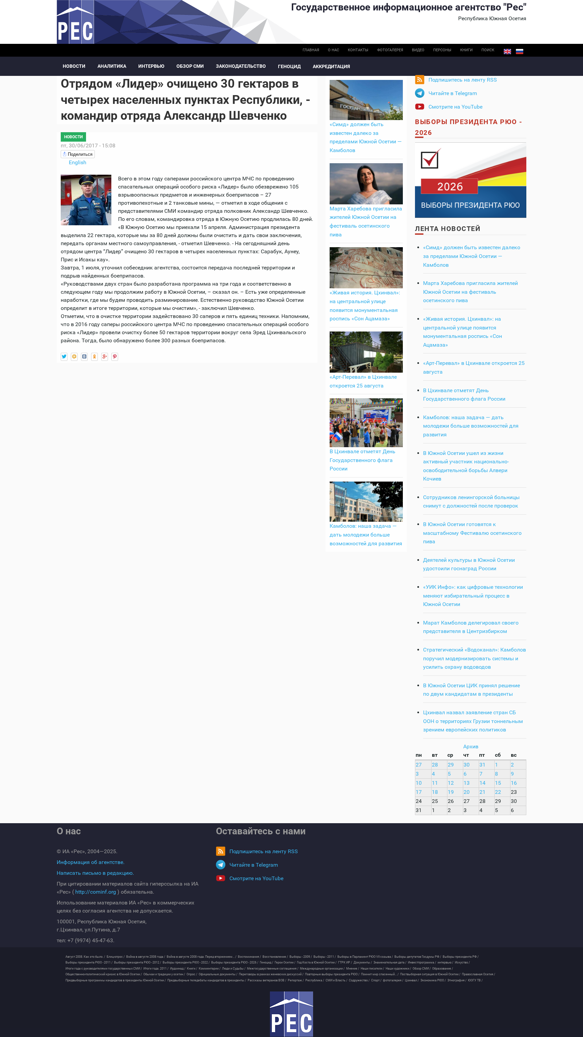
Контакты (358, 50)
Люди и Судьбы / (234, 968)
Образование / (442, 968)
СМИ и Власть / (337, 980)
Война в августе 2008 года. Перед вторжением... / (202, 956)
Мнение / (352, 968)
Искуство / (462, 962)
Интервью (151, 66)
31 (482, 764)
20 (467, 792)
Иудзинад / (178, 968)
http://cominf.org (95, 892)
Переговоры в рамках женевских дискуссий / (271, 974)
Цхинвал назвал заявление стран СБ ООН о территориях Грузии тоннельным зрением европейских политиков (473, 721)
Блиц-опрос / (116, 956)
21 (482, 792)
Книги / (192, 968)
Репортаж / (296, 980)
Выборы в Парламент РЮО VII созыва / (365, 956)
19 (451, 792)
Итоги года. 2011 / (156, 968)
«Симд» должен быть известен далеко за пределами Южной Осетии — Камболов (471, 256)
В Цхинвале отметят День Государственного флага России (362, 460)
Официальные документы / (218, 974)
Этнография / (457, 980)
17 (419, 792)
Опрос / (192, 974)
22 (498, 792)
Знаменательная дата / (390, 962)
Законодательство (241, 66)
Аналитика (112, 66)
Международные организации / (322, 968)
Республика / (314, 980)
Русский (520, 52)
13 (467, 783)
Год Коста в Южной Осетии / (317, 962)
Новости (74, 66)
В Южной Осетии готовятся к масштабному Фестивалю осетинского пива (472, 533)
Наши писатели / (372, 968)
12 (451, 783)
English (507, 52)
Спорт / (376, 980)
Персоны (442, 50)
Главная (311, 50)
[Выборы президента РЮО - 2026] (470, 179)
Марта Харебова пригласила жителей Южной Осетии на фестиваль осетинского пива (470, 292)
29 (451, 764)
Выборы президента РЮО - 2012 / (137, 962)
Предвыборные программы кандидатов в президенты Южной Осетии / (115, 980)
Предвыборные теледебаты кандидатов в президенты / (206, 980)
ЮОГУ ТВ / (475, 980)
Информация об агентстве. (90, 862)
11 (435, 783)
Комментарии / (210, 968)
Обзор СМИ (190, 66)
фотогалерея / (393, 980)
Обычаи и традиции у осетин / (164, 974)
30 (467, 764)
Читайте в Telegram (452, 93)
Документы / (363, 962)
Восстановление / (275, 956)
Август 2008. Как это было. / (85, 956)
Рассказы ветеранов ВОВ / (267, 980)
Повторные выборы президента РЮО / (332, 974)
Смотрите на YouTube (455, 107)
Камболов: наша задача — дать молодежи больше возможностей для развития (366, 534)
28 (435, 764)
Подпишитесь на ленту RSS (462, 80)
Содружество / (359, 980)
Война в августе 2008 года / (145, 956)
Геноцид (289, 66)
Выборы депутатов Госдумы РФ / (417, 956)
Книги (466, 50)
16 (514, 783)
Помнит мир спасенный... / (380, 974)
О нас (333, 50)
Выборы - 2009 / (300, 956)
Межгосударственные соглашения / (273, 968)
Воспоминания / (249, 956)
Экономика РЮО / (433, 980)
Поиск (487, 50)
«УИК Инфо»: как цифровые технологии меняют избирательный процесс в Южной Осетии (473, 595)
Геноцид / (266, 962)
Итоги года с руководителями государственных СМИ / (103, 968)
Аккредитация (331, 66)
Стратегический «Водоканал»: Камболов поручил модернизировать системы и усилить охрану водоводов (474, 658)
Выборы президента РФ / (461, 956)
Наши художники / (398, 968)
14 (482, 783)
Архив (470, 746)
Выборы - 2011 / (324, 956)
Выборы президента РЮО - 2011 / (89, 962)
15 (498, 783)
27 (419, 764)
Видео (418, 50)
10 (419, 783)
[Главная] (291, 1014)
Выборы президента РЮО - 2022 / (186, 962)
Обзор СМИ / (422, 968)
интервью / (445, 962)
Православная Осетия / (478, 974)
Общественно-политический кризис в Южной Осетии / (103, 974)
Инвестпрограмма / (422, 962)
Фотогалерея (390, 50)
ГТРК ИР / (345, 962)
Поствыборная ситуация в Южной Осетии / (430, 974)
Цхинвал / (412, 980)
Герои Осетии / (285, 962)
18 (435, 792)
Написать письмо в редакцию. (95, 873)
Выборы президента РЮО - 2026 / (234, 962)
